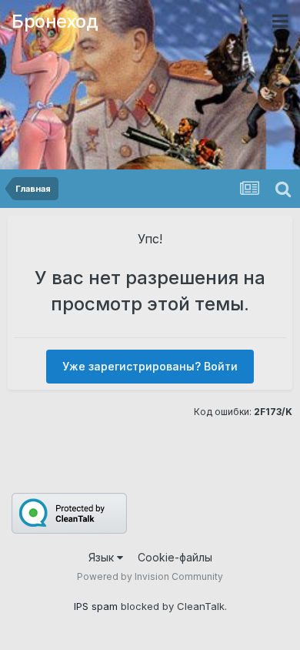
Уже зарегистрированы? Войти (150, 366)
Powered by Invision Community (150, 576)
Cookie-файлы (175, 557)
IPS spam (96, 606)
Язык (102, 557)
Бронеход (55, 21)
